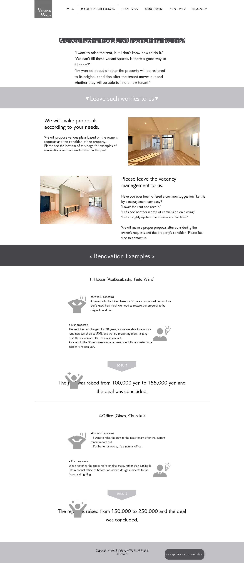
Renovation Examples (122, 256)
